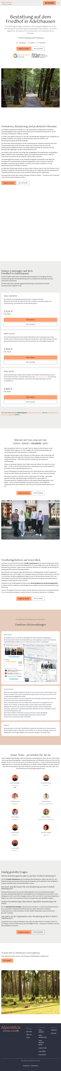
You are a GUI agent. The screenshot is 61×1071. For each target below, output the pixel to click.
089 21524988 (38, 48)
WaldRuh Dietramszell (41, 377)
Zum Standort (7, 960)
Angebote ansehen (23, 48)
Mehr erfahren (30, 320)
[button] (58, 3)
